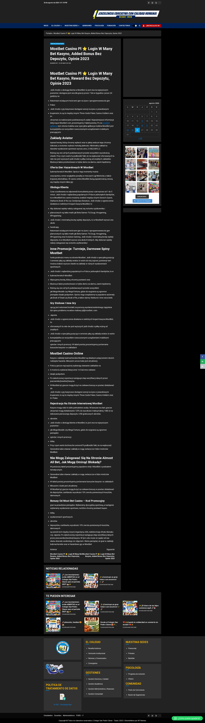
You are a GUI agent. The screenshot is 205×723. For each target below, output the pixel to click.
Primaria (131, 653)
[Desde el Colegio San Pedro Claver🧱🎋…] (91, 624)
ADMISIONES (87, 25)
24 (128, 130)
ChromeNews (129, 721)
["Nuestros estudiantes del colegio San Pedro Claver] (130, 176)
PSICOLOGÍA (99, 25)
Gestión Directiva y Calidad (98, 679)
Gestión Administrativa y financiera (101, 689)
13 (142, 121)
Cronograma (92, 663)
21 (147, 125)
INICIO (46, 25)
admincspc (54, 63)
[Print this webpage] (202, 366)
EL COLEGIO (55, 25)
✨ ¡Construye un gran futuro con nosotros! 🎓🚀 (109, 579)
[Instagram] (152, 2)
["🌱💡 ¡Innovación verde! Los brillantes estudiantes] (142, 164)
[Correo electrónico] (159, 2)
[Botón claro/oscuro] (134, 26)
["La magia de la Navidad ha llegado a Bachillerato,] (130, 152)
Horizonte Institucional (96, 653)
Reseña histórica (94, 648)
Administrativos (69, 715)
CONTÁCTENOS (124, 25)
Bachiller (131, 658)
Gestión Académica (95, 684)
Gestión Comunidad (95, 694)
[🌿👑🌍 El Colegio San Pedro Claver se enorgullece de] (142, 187)
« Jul (140, 138)
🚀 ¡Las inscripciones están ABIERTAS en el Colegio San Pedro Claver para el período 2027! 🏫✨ (71, 579)
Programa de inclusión (136, 674)
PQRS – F (79, 715)
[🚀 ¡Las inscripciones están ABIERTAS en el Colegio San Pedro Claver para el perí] (53, 580)
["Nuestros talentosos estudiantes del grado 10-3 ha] (142, 176)
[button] (187, 718)
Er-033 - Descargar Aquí (63, 705)
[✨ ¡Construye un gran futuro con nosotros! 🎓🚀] (90, 580)
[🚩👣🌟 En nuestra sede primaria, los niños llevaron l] (154, 187)
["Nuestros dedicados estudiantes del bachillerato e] (154, 176)
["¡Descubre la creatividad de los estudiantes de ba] (130, 164)
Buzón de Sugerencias (136, 695)
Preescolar (132, 648)
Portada (49, 33)
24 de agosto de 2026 (107, 584)
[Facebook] (148, 2)
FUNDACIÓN (111, 25)
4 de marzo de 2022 (65, 63)
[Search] (139, 26)
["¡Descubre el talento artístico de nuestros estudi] (142, 152)
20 (142, 125)
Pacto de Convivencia (136, 690)
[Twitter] (156, 2)
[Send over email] (202, 361)
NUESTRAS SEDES (71, 25)
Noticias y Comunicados (57, 43)
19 (137, 125)
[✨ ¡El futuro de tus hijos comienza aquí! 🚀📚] (130, 608)
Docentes (57, 715)
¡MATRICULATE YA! (153, 26)
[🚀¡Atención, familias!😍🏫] (53, 624)
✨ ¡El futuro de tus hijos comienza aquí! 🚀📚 (149, 607)
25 (132, 130)
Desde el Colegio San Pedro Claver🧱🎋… (109, 623)
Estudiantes (48, 715)
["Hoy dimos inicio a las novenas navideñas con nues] (154, 152)
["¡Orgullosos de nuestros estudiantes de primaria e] (130, 187)
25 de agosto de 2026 (69, 587)
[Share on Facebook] (202, 356)
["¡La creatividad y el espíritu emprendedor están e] (154, 164)
